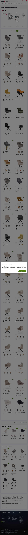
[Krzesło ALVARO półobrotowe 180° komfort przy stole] (5, 452)
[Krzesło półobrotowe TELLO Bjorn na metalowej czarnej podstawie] (8, 219)
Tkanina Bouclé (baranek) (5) (24, 18)
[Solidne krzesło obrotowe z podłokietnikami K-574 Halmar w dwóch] (8, 275)
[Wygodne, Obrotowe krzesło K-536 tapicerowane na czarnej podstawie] (8, 75)
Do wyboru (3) (17, 26)
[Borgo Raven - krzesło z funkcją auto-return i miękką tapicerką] (8, 404)
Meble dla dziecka (21, 519)
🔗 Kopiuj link (25, 422)
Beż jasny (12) (17, 20)
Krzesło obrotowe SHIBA (18, 99)
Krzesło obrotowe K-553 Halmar (6, 47)
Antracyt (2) (17, 16)
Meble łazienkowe (21, 520)
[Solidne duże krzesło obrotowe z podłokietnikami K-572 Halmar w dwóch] (20, 275)
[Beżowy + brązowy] (19, 63)
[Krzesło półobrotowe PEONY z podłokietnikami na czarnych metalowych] (8, 257)
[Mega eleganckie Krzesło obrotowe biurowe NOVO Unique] (20, 128)
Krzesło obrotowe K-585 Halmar (19, 375)
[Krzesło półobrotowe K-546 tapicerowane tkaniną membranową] (20, 201)
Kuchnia (15, 3)
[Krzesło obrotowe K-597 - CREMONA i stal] (14, 452)
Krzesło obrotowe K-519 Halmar (6, 102)
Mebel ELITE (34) (11, 18)
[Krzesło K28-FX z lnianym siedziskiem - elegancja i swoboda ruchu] (20, 182)
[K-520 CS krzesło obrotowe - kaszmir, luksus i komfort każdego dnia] (5, 432)
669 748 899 (4, 515)
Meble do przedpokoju (20, 517)
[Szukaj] (17, 1)
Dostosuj (14, 271)
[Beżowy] (9, 45)
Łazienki (24, 3)
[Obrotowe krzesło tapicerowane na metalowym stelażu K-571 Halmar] (20, 348)
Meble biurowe (20, 522)
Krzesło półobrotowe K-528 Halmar (19, 154)
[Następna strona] (25, 31)
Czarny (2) (4, 26)
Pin (21, 422)
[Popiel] (6, 45)
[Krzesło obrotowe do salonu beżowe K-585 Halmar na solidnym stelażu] (20, 367)
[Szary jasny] (6, 485)
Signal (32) (10, 19)
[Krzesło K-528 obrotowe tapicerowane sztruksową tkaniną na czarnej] (20, 146)
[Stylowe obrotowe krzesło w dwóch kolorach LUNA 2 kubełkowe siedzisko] (8, 385)
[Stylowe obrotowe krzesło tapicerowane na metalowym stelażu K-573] (8, 330)
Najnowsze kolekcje (21, 523)
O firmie (13, 516)
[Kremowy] (19, 282)
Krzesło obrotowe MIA (5, 151)
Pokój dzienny (2, 4)
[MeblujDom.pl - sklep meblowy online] (3, 1)
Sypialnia (5, 3)
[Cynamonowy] (20, 170)
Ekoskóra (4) (23, 13)
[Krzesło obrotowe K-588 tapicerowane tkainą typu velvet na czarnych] (20, 330)
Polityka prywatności (14, 518)
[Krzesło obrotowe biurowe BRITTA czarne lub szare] (8, 128)
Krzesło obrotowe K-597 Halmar (14, 459)
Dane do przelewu (14, 520)
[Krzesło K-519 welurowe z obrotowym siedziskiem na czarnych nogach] (8, 94)
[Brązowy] (9, 318)
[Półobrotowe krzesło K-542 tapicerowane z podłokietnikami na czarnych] (8, 57)
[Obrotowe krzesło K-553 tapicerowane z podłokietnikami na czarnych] (8, 39)
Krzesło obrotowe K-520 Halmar (14, 488)
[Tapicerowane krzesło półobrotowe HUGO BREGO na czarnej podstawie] (20, 219)
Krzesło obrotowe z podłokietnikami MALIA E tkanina (19, 117)
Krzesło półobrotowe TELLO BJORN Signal (7, 228)
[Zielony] (20, 318)
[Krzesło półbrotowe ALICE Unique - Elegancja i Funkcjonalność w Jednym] (8, 238)
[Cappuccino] (19, 152)
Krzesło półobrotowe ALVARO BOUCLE (4, 459)
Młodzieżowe (8, 3)
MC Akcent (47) (11, 17)
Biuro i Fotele (11, 3)
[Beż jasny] (6, 225)
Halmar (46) (10, 15)
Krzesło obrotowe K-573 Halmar (6, 338)
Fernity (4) (10, 13)
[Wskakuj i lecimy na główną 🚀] (1, 5)
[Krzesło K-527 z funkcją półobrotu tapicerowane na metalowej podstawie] (8, 164)
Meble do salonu (21, 515)
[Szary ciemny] (10, 410)
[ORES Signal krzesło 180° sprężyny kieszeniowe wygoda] (5, 466)
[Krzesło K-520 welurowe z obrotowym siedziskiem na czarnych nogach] (20, 75)
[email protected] (5, 519)
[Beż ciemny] (20, 410)
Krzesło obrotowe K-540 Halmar (19, 172)
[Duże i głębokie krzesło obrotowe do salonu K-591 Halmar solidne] (8, 312)
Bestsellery (9, 517)
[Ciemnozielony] (23, 45)
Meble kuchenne (21, 521)
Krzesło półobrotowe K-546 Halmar (19, 209)
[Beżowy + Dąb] (19, 373)
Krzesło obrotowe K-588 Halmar (19, 338)
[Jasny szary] (6, 318)
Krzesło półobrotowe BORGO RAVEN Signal (7, 413)
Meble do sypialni (21, 516)
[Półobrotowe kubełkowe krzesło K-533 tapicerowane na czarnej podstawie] (8, 182)
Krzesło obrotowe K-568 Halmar (6, 375)
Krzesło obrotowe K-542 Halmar (22, 459)
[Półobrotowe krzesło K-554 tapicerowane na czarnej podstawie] (20, 57)
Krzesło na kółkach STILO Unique (5, 488)
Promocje (9, 521)
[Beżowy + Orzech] (22, 373)
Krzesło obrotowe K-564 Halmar (6, 302)
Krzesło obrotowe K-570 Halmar (19, 302)
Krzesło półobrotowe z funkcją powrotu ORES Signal (5, 473)
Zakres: (3, 13)
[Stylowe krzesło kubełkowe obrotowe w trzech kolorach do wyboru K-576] (8, 348)
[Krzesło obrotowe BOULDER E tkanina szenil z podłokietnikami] (8, 112)
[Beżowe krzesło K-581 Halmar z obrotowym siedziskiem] (20, 257)
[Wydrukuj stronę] (17, 422)
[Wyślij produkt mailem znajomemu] (15, 422)
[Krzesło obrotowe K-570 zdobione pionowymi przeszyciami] (20, 294)
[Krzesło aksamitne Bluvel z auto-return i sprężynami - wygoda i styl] (20, 404)
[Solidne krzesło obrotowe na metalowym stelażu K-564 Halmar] (8, 294)
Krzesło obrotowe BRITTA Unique (7, 136)
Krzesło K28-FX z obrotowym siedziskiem (18, 191)
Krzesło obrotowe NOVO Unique (19, 133)
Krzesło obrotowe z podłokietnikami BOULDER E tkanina (7, 117)
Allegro (13, 517)
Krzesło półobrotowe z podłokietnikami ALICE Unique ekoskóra (7, 244)
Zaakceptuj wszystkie (22, 271)
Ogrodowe (18, 3)
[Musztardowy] (19, 207)
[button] (21, 1)
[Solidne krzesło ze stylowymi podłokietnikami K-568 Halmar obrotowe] (8, 367)
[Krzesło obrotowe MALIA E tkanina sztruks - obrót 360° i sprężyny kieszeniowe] (20, 112)
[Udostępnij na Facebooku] (19, 422)
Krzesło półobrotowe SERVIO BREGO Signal (19, 393)
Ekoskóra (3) (10, 26)
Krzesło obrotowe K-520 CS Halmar (5, 435)
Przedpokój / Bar (20, 4)
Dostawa (13, 521)
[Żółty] (22, 245)
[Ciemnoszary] (17, 225)
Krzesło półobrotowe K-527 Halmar (7, 172)
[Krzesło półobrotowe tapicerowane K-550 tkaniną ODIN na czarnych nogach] (8, 201)
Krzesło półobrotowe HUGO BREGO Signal (19, 228)
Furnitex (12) (10, 14)
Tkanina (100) (23, 15)
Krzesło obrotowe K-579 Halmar (19, 320)
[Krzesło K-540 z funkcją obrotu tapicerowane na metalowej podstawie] (20, 164)
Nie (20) (23, 26)
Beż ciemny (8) (17, 19)
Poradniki (9, 516)
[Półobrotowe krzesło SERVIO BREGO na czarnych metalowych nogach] (20, 385)
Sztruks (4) (23, 14)
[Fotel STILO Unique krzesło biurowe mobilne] (5, 481)
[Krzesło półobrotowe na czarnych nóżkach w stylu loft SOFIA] (20, 238)
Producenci (9, 520)
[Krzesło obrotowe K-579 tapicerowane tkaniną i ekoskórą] (20, 312)
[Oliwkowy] (10, 63)
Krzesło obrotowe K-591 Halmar (6, 320)
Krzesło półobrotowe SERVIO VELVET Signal (20, 413)
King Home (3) (11, 16)
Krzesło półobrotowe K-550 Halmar (7, 209)
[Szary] (9, 134)
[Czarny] (17, 82)
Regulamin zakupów (14, 519)
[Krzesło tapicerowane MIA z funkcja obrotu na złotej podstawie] (8, 146)
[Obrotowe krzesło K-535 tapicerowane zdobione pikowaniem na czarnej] (20, 39)
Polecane (9, 518)
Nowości (9, 519)
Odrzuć (6, 271)
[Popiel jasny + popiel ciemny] (22, 63)
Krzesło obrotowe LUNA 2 (6, 393)
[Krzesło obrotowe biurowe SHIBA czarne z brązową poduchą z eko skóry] (20, 94)
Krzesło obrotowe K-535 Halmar (19, 47)
